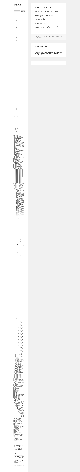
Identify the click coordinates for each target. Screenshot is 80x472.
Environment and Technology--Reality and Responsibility (19, 295)
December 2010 (16, 71)
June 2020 (15, 32)
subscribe (15, 433)
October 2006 (16, 110)
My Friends (16, 389)
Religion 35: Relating (17, 420)
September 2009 (16, 81)
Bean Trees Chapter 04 (19, 171)
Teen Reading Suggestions (18, 434)
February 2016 (16, 46)
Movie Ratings (16, 388)
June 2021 (15, 22)
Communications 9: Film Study (19, 161)
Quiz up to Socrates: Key (20, 401)
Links (15, 387)
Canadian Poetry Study (18, 160)
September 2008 (16, 91)
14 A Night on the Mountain (19, 146)
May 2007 (15, 103)
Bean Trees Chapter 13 (19, 180)
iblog (15, 456)
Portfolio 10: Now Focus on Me (19, 394)
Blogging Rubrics (17, 425)
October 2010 (16, 72)
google (22, 452)
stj (20, 465)
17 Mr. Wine (17, 149)
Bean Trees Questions (18, 168)
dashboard (18, 448)
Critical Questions (18, 188)
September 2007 (16, 101)
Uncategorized (16, 131)
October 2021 (16, 21)
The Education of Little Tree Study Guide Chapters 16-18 (20, 352)
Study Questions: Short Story (19, 360)
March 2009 (16, 85)
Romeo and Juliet (17, 130)
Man (22, 460)
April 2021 (16, 24)
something (18, 465)
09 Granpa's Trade (18, 141)
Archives (15, 158)
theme (22, 465)
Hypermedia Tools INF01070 (18, 455)
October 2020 (16, 30)
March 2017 (16, 43)
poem (36, 37)
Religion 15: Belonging (17, 396)
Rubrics (15, 424)
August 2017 (16, 41)
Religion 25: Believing (17, 397)
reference (19, 462)
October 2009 (16, 80)
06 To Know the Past (18, 138)
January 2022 (16, 20)
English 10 (15, 122)
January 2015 (16, 48)
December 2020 (16, 28)
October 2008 (16, 90)
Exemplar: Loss (19, 232)
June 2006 (15, 114)
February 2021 (16, 26)
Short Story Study (17, 430)
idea (18, 456)
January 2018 (16, 40)
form (19, 452)
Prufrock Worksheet (20, 293)
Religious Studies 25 (17, 129)
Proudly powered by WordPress (40, 62)
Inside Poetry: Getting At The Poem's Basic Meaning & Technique (20, 223)
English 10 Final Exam (17, 164)
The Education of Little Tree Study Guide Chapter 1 (20, 319)
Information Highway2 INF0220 (18, 458)
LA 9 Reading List (17, 384)
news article (40, 11)
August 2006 (16, 112)
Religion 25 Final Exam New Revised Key (21, 410)
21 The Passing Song (18, 153)
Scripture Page (16, 429)
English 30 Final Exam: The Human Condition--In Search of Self (20, 287)
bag (43, 18)
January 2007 (16, 107)
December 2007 (16, 98)
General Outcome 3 (18, 375)
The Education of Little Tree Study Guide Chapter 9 (20, 343)
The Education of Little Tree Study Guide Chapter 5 (20, 331)
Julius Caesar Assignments (20, 248)
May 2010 (15, 74)
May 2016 (15, 44)
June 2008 (15, 93)
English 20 (15, 123)
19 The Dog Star (17, 151)
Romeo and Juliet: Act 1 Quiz (18, 423)
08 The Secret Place (18, 140)
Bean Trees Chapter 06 (19, 173)
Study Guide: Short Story (19, 359)
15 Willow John (17, 147)
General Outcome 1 (18, 371)
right (19, 463)
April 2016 (16, 45)
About (15, 437)
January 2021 (16, 27)
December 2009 (16, 78)
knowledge (15, 460)
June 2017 (15, 42)
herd (56, 36)
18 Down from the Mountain (19, 150)
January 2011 (16, 70)
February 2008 (16, 96)
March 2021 (16, 25)
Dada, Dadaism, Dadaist (41, 30)
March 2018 (16, 39)
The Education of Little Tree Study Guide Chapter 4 (20, 328)
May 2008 (15, 94)
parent (15, 461)
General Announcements (18, 125)
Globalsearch (16, 378)
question (16, 462)
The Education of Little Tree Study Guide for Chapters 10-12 (20, 346)
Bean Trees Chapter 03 (19, 170)
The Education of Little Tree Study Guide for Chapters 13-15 (20, 349)
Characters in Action (19, 192)
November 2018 (16, 38)
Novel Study (16, 391)
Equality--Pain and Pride (19, 297)
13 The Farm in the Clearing (19, 145)
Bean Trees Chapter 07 (19, 174)
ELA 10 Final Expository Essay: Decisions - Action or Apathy (20, 254)
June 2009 (15, 82)
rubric (21, 463)
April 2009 (16, 84)
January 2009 (16, 87)
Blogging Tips (17, 446)
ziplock (47, 15)
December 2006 (16, 108)
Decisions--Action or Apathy (19, 245)
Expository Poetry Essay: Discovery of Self (21, 220)
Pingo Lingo (17, 4)
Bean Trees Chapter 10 (19, 177)
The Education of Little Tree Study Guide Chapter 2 (20, 322)
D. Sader (42, 36)
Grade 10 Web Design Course (18, 379)
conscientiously (52, 20)
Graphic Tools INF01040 (18, 453)
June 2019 (15, 36)
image (20, 456)
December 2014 (16, 49)
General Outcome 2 (18, 374)
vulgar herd (50, 27)
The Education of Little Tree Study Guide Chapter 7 (20, 337)
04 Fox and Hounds (18, 136)
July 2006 (15, 113)
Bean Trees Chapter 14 (19, 181)
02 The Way (17, 156)
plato (17, 461)
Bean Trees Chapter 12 (19, 179)
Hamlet (15, 454)
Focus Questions (18, 216)
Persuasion (16, 392)
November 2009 (16, 79)
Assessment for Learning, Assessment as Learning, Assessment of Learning (19, 186)
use (15, 466)
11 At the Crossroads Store (19, 143)
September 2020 (16, 31)
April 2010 (16, 75)
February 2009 (16, 86)
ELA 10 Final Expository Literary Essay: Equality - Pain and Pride (20, 257)
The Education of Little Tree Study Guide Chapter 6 (20, 334)
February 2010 (16, 76)
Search (23, 11)
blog (22, 445)
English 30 (15, 124)
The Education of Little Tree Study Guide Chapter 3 (20, 325)
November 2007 (16, 99)
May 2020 (15, 33)
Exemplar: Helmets (20, 238)
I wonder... (16, 438)
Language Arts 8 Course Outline (19, 385)
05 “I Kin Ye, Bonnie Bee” (19, 137)
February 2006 (16, 116)
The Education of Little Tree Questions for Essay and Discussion (20, 311)
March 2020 (16, 35)
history (18, 454)
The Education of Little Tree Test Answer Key (20, 316)
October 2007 (16, 100)
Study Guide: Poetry (17, 432)
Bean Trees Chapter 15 (19, 182)
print (38, 37)
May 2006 (15, 115)
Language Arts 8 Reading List (19, 386)
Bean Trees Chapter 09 (19, 176)
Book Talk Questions (19, 189)
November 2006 (16, 109)
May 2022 (15, 18)
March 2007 (16, 105)
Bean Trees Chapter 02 (19, 169)
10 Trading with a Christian (19, 142)
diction (51, 36)
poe (18, 461)
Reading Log (17, 358)
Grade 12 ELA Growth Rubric (19, 426)
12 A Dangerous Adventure (19, 144)
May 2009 (15, 83)
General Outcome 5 (18, 377)
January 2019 (16, 37)
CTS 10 (15, 448)
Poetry (20, 461)
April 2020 (16, 34)
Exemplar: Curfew (20, 235)
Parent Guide (16, 127)
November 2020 (16, 29)
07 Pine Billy (17, 139)
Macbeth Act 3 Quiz (21, 281)
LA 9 (15, 126)
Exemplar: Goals (19, 227)
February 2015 (16, 47)
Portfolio (15, 393)
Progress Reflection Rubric (18, 395)
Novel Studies (16, 390)
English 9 (16, 449)
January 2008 (16, 97)
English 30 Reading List (18, 167)
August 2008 (16, 92)
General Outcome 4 (18, 376)
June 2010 (15, 73)
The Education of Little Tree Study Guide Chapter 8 (20, 340)
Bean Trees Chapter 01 (17, 159)
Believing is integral (18, 445)
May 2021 (15, 23)
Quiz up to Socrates (18, 400)
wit (19, 466)
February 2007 (16, 106)
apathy (15, 445)
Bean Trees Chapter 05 (19, 172)
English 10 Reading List (18, 165)
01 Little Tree (16, 135)
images (23, 456)
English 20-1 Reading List (18, 166)
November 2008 (16, 89)
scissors (40, 12)
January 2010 (16, 77)
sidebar (15, 465)
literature (18, 460)
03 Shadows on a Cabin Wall (19, 157)
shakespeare (41, 37)
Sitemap (15, 431)
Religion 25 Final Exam (18, 402)
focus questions (16, 452)
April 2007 (16, 104)
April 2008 (16, 95)
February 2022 (16, 19)
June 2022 (15, 17)
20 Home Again (17, 152)
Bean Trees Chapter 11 (19, 178)
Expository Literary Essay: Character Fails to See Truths (20, 196)
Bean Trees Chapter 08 (19, 175)
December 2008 (16, 88)
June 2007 (15, 102)
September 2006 (16, 111)
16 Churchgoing (17, 148)
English (22, 448)
